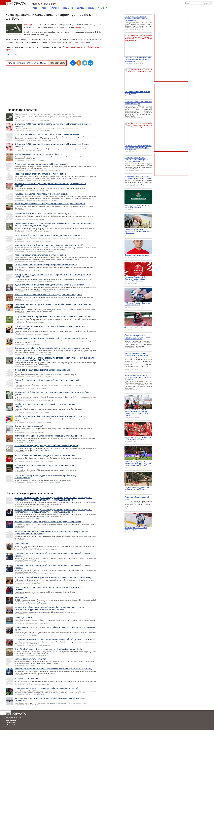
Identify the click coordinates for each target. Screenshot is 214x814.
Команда (28, 25)
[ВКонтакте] (73, 63)
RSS (13, 725)
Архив (45, 8)
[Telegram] (84, 63)
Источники (55, 8)
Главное (36, 8)
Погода (65, 8)
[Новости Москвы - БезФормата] (13, 3)
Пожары (90, 8)
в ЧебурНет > (103, 8)
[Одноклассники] (78, 63)
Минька (78, 27)
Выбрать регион (11, 722)
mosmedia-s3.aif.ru (15, 34)
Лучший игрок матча (72, 47)
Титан (35, 25)
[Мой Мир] (90, 63)
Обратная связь (11, 720)
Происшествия (77, 8)
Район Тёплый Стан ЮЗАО (32, 63)
